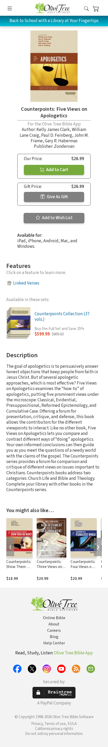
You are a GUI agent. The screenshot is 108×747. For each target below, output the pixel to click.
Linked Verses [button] (26, 283)
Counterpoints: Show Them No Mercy (18, 567)
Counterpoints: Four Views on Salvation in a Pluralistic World (84, 569)
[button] (86, 9)
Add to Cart (56, 170)
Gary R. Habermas (61, 141)
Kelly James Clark (53, 130)
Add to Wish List (57, 218)
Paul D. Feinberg (56, 135)
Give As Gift (57, 197)
